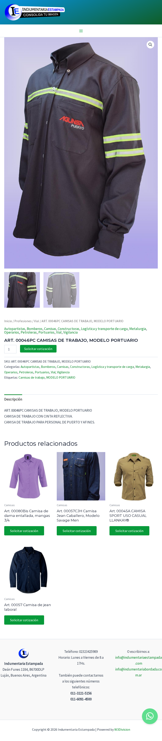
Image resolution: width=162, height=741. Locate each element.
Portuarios (46, 332)
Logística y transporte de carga (104, 328)
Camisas (50, 328)
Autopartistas (14, 328)
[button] (150, 44)
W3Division (122, 729)
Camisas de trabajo (32, 377)
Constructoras (68, 328)
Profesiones (23, 321)
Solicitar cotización (38, 349)
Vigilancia (70, 332)
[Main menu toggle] (81, 31)
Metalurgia (137, 328)
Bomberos (34, 328)
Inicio (8, 321)
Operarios (11, 332)
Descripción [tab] (13, 399)
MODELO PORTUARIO (60, 377)
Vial (36, 321)
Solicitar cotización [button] (24, 531)
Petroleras (29, 332)
